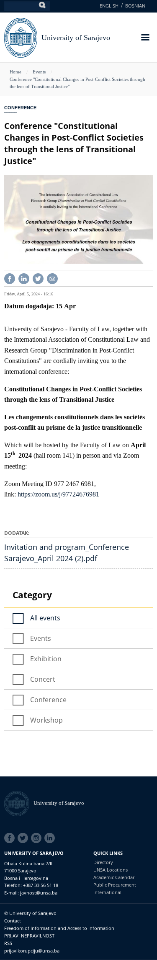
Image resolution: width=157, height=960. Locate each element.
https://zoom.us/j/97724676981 (58, 494)
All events (45, 617)
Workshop (46, 720)
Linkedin (51, 838)
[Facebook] (9, 277)
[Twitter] (38, 277)
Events (39, 71)
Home (15, 71)
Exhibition (46, 658)
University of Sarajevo (75, 37)
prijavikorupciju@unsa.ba (31, 950)
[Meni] (145, 38)
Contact (12, 920)
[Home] (18, 803)
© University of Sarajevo (30, 913)
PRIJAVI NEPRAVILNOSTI (30, 935)
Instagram (37, 838)
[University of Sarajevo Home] (20, 36)
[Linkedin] (23, 277)
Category (32, 595)
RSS (8, 943)
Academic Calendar (113, 877)
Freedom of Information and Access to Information (59, 928)
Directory (103, 862)
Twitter (24, 838)
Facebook (11, 838)
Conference (20, 107)
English (109, 6)
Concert (42, 679)
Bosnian (135, 6)
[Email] (52, 277)
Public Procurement (114, 884)
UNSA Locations (110, 869)
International (107, 892)
